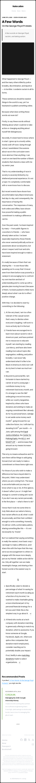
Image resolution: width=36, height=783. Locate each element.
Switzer (16, 770)
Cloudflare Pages (23, 772)
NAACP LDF (10, 442)
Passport (6, 746)
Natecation (18, 6)
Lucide (24, 770)
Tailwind (5, 770)
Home (14, 11)
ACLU (23, 438)
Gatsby (9, 769)
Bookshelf (6, 749)
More (24, 11)
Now (18, 11)
